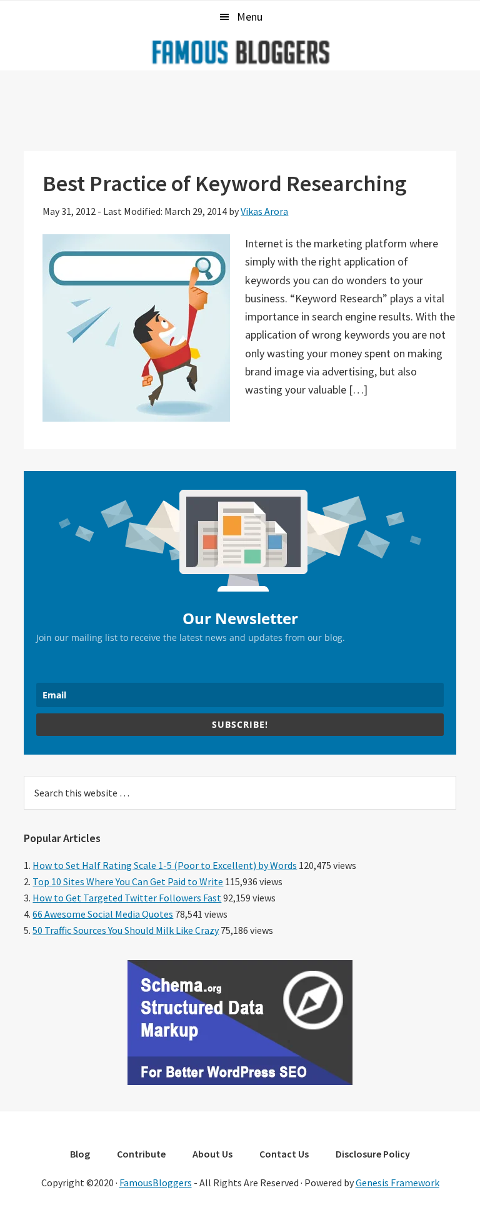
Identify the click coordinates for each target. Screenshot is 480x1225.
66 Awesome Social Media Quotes (102, 914)
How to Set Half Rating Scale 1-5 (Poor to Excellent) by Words (164, 865)
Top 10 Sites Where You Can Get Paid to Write (127, 881)
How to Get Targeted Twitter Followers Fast (126, 897)
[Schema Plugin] (240, 1081)
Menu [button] (249, 16)
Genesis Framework (397, 1182)
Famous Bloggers (240, 52)
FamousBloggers (155, 1182)
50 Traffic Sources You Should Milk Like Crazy (125, 930)
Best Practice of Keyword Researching (224, 183)
